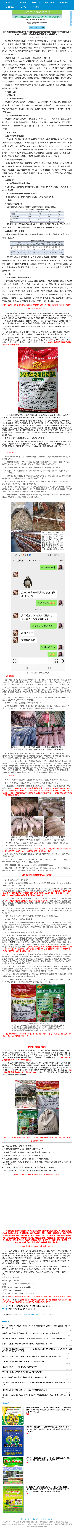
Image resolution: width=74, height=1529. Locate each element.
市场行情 (45, 20)
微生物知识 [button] (36, 2)
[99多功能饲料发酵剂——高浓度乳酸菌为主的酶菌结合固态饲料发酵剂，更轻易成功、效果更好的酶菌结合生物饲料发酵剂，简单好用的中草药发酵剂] (13, 1415)
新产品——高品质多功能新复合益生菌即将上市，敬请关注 (28, 1306)
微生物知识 (8, 1314)
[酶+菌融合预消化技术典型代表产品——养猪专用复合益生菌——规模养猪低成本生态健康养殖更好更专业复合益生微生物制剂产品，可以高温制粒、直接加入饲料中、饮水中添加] (13, 1499)
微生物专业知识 (18, 1314)
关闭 (71, 13)
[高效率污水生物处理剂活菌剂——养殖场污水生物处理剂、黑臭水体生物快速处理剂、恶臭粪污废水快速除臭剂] (13, 1471)
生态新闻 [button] (22, 2)
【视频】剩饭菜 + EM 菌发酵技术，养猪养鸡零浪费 (19, 1367)
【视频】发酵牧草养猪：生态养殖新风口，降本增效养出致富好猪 (24, 1390)
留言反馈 (50, 1519)
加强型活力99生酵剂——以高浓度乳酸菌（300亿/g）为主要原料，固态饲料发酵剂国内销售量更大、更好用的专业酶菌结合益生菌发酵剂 (48, 1429)
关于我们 (28, 1519)
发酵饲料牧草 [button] (49, 2)
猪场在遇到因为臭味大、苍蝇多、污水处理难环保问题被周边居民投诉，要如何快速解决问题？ (34, 1338)
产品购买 (43, 1519)
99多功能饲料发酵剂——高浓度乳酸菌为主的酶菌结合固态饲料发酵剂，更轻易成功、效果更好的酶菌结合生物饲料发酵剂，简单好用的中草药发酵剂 (48, 1410)
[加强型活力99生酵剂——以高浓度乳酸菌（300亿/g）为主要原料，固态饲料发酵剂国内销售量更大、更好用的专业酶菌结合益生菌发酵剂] (13, 1441)
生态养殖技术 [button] (9, 7)
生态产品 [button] (22, 7)
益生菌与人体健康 (47, 1314)
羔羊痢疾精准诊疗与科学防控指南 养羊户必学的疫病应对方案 (23, 1361)
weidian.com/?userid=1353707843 (21, 1293)
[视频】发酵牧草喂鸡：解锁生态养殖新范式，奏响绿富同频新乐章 (24, 1377)
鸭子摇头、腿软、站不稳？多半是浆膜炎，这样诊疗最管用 (22, 1372)
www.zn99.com (28, 1287)
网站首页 (9, 2)
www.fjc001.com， (15, 1287)
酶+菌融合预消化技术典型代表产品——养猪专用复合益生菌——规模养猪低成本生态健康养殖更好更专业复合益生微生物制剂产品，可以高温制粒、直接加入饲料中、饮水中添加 (48, 1489)
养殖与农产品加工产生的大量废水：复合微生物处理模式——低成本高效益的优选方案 (31, 1356)
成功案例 (32, 20)
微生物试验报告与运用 (32, 1314)
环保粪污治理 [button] (63, 2)
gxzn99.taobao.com (16, 1290)
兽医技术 (39, 20)
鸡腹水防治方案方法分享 (16, 1309)
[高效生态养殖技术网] (37, 14)
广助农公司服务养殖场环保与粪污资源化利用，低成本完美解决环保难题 (27, 1344)
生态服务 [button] (36, 7)
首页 (27, 20)
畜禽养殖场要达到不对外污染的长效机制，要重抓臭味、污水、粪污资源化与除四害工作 (32, 1333)
